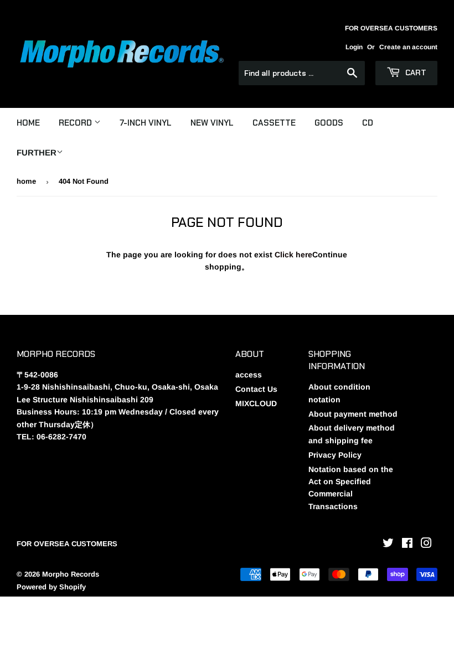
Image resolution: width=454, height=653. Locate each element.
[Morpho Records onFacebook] (407, 544)
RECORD (76, 122)
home (26, 181)
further (36, 152)
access (248, 374)
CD (367, 122)
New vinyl (212, 122)
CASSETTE (274, 122)
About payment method (353, 414)
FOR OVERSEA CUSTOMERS (67, 544)
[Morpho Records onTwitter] (388, 544)
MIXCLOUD (256, 403)
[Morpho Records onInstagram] (426, 544)
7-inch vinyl (146, 122)
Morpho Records (70, 574)
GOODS (328, 122)
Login (354, 47)
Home (28, 122)
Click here (293, 254)
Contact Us (256, 389)
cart (414, 72)
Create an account (408, 47)
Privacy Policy (335, 454)
